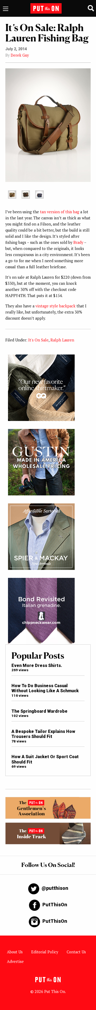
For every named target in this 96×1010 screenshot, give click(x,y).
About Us (15, 951)
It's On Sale (38, 340)
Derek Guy (20, 55)
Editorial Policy (44, 951)
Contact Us (76, 951)
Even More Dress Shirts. (36, 665)
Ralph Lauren (62, 340)
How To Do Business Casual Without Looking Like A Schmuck (45, 688)
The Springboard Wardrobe (39, 711)
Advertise (15, 961)
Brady (78, 242)
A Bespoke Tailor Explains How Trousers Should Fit (43, 734)
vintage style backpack (55, 305)
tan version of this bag (59, 211)
